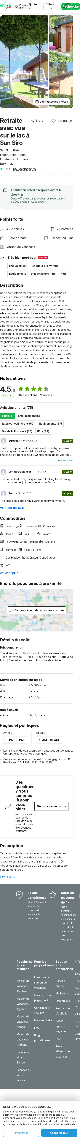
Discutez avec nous (51, 806)
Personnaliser (21, 1132)
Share (39, 120)
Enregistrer (65, 120)
